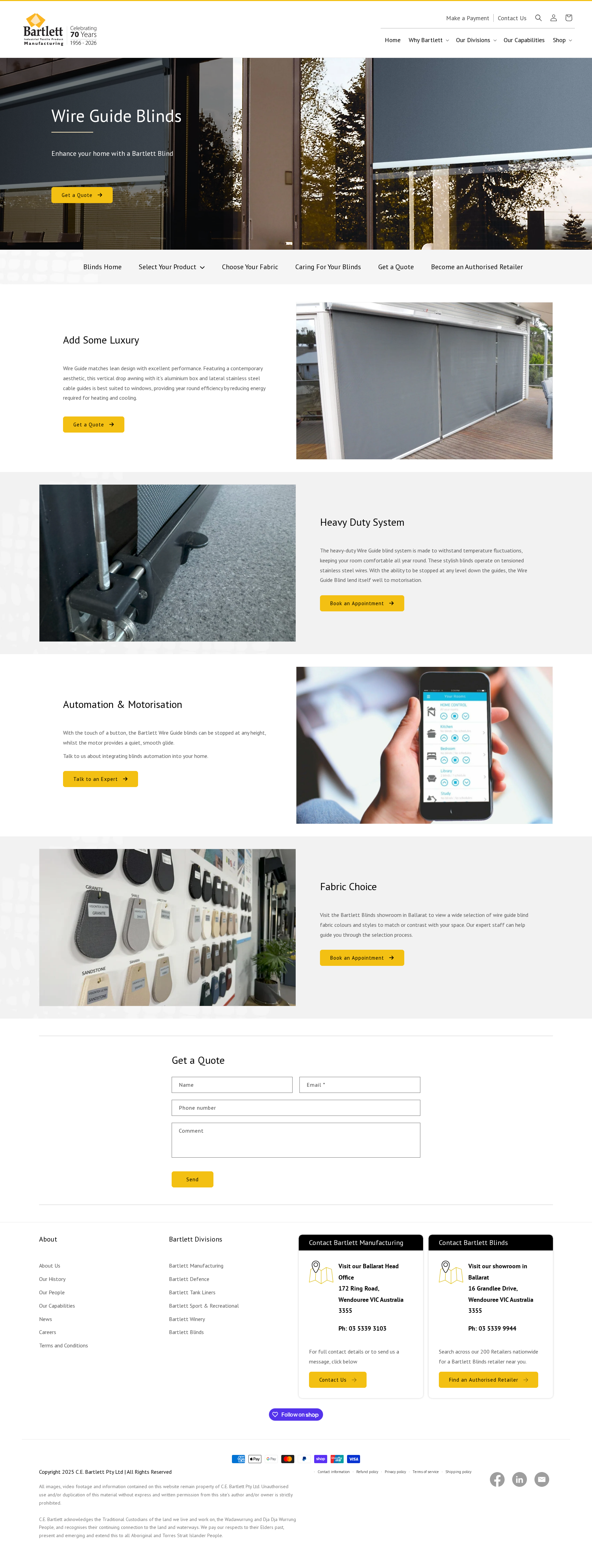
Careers (47, 1332)
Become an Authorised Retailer (477, 266)
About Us (49, 1265)
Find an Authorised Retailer (483, 1380)
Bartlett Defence (189, 1278)
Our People (52, 1292)
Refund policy (367, 1471)
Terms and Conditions (63, 1345)
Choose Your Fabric (250, 266)
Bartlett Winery (187, 1319)
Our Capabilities (57, 1305)
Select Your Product (168, 266)
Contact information (334, 1471)
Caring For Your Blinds (328, 266)
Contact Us (333, 1380)
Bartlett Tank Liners (192, 1292)
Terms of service (425, 1471)
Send (192, 1179)
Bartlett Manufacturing (196, 1265)
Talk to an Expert (95, 779)
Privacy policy (395, 1471)
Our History (52, 1278)
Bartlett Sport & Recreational (204, 1305)
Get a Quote (77, 195)
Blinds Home (102, 266)
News (45, 1319)
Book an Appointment (357, 603)
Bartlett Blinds (186, 1332)
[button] (538, 17)
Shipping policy (458, 1471)
